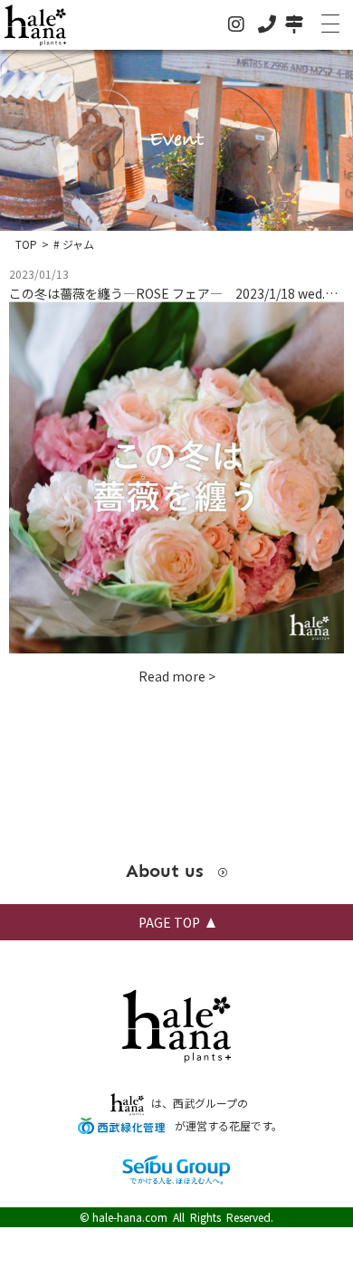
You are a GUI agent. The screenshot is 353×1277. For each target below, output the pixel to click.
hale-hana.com (129, 1217)
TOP (26, 244)
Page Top (169, 922)
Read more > (176, 676)
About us (167, 871)
